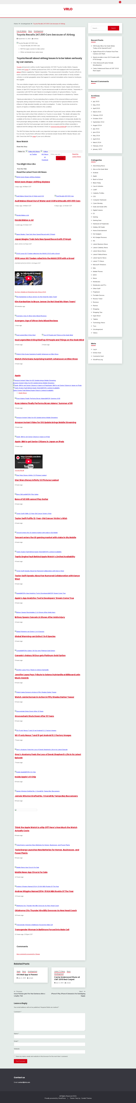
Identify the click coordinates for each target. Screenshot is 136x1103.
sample (31, 978)
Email (16, 1041)
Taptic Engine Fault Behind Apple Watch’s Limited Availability (33, 390)
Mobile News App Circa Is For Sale (31, 872)
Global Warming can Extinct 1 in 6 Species (35, 636)
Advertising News (99, 166)
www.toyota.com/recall (58, 126)
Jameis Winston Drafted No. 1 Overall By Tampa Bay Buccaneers (46, 796)
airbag (19, 72)
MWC (95, 275)
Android (95, 173)
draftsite (35, 38)
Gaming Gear (97, 220)
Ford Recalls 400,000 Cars (67, 201)
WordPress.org (98, 359)
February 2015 (98, 115)
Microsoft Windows (99, 264)
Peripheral (96, 292)
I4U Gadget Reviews (100, 237)
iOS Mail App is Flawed (27, 974)
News (30, 31)
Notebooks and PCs (99, 285)
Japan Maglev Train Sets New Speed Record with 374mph (43, 239)
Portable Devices (98, 295)
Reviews (96, 302)
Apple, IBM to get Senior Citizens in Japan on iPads (65, 385)
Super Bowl (96, 316)
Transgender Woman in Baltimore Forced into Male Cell (42, 929)
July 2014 (96, 129)
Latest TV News (59, 971)
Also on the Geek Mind (100, 169)
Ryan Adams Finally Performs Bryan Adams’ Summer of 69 (44, 403)
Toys (94, 326)
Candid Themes (86, 1098)
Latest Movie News (99, 251)
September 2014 (98, 122)
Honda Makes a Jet (24, 220)
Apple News (23, 393)
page (34, 136)
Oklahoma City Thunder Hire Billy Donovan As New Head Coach (46, 910)
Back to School (98, 179)
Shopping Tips (97, 312)
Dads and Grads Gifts (100, 207)
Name (16, 1033)
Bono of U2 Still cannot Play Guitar (31, 499)
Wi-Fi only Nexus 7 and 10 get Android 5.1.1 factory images (43, 735)
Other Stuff (96, 288)
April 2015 (96, 108)
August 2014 (97, 125)
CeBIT (95, 190)
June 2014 (96, 132)
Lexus (26, 69)
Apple (18, 375)
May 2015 (96, 105)
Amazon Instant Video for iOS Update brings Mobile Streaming (33, 383)
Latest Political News (100, 254)
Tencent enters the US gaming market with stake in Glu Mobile (45, 537)
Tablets (95, 319)
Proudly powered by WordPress (55, 1098)
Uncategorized (38, 31)
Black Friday (97, 183)
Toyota (19, 67)
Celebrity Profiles (98, 193)
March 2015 (97, 112)
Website (17, 1049)
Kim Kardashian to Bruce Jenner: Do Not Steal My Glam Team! (45, 301)
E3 (94, 213)
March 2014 (97, 142)
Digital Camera (98, 210)
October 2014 (97, 118)
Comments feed (98, 356)
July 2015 (96, 101)
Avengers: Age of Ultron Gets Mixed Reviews (36, 320)
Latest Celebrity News (100, 247)
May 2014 (96, 135)
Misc (94, 268)
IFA (94, 241)
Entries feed (97, 353)
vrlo (68, 9)
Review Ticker (97, 299)
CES (94, 196)
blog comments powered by (28, 954)
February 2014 (98, 146)
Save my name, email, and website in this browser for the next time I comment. (42, 1056)
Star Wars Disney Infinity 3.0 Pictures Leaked (37, 480)
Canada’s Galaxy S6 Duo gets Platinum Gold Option (40, 655)
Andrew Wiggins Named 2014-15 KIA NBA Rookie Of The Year (44, 891)
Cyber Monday (98, 203)
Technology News (99, 322)
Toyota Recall (19, 470)
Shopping (96, 309)
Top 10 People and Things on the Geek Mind (63, 339)
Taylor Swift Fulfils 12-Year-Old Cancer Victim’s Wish (41, 518)
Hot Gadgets (97, 234)
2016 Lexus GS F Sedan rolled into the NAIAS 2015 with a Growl (44, 258)
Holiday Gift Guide (99, 227)
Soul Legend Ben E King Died (28, 339)
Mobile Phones (98, 271)
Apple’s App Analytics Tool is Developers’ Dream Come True (44, 598)
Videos (95, 333)
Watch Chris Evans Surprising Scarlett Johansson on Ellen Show (46, 359)
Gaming (95, 217)
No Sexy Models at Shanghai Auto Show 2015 (30, 292)
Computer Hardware (99, 200)
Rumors (95, 305)
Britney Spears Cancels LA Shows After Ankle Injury (40, 617)
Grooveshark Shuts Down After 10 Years (34, 716)
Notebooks (96, 282)
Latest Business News (100, 244)
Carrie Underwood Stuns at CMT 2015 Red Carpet (67, 978)
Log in (95, 349)
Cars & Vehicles (21, 31)
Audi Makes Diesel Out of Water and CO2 (35, 201)
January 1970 (97, 149)
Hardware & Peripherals (101, 224)
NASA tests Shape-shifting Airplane (32, 181)
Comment (17, 1012)
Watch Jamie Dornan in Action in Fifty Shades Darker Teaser (44, 697)
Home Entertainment (100, 230)
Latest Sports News (99, 258)
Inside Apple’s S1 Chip (25, 776)
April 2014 (96, 139)
